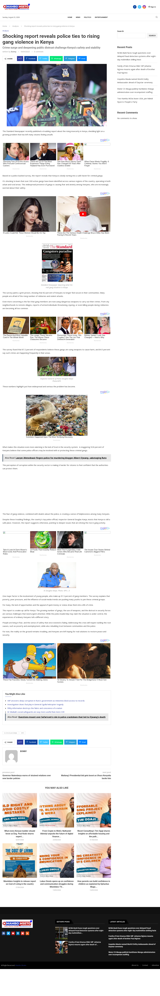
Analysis (15, 26)
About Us (135, 965)
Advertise (155, 965)
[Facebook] (134, 7)
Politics (87, 17)
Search (120, 31)
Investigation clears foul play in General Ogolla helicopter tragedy (35, 704)
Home (70, 17)
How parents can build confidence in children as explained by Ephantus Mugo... (93, 884)
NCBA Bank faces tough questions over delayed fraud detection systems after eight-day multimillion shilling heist (136, 56)
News (78, 17)
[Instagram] (144, 7)
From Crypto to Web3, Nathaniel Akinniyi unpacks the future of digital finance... (56, 834)
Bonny (13, 51)
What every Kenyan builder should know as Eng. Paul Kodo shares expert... (19, 834)
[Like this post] (21, 58)
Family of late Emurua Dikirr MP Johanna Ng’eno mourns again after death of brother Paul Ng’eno (136, 69)
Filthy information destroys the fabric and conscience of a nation (34, 708)
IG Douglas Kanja (10, 733)
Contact (145, 965)
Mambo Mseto (20, 965)
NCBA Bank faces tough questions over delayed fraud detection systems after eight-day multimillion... (86, 930)
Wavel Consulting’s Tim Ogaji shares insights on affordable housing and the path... (93, 834)
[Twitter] (139, 7)
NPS (22, 733)
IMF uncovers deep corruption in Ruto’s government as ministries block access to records (46, 700)
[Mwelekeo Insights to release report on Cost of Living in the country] (19, 860)
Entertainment (101, 17)
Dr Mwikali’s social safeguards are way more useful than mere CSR (35, 712)
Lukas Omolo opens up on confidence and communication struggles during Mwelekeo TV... (57, 884)
